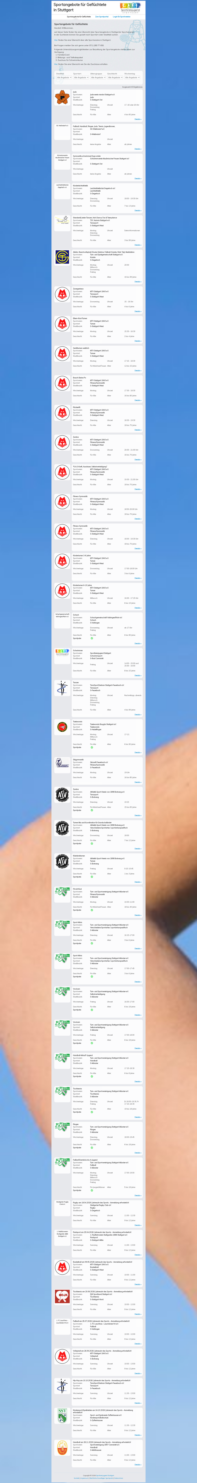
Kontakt (76, 1478)
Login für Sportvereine (121, 17)
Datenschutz (118, 1478)
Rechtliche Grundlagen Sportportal (101, 1478)
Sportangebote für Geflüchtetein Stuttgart (80, 7)
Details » (138, 119)
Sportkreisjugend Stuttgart (105, 1475)
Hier (56, 40)
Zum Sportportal (101, 17)
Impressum (84, 1478)
